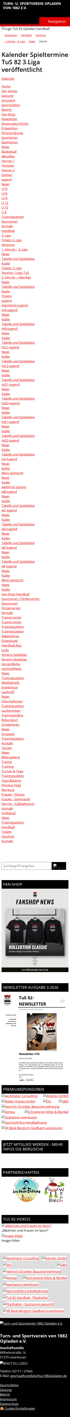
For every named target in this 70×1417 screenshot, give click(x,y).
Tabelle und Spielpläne (18, 259)
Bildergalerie (11, 757)
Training (8, 766)
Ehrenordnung (12, 133)
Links (5, 650)
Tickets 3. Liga (12, 240)
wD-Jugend (9, 529)
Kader (6, 263)
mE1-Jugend (10, 422)
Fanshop (8, 836)
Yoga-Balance (11, 780)
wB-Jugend (9, 492)
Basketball (9, 151)
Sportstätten (11, 105)
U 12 (5, 203)
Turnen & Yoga (12, 771)
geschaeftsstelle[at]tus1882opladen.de (38, 1376)
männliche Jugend (15, 305)
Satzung (7, 96)
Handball (26, 35)
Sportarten (10, 35)
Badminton (10, 142)
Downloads (10, 641)
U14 (4, 198)
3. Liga (6, 235)
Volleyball (9, 813)
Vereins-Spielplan (14, 655)
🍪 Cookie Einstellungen (17, 1408)
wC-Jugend (9, 510)
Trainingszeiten (13, 217)
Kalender (8, 78)
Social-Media (11, 664)
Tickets (7, 296)
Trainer (7, 762)
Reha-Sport (10, 720)
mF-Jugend (9, 459)
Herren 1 (8, 161)
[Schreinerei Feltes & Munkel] (46, 1112)
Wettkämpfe (10, 683)
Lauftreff (8, 692)
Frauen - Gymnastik (16, 799)
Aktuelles (8, 156)
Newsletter (10, 119)
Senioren (41, 35)
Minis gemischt (13, 473)
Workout (8, 790)
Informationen (12, 701)
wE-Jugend (9, 547)
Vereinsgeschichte (15, 124)
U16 (4, 193)
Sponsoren (10, 221)
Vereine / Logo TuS (15, 273)
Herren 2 (8, 170)
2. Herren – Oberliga (16, 277)
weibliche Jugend (14, 487)
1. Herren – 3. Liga (14, 41)
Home (6, 86)
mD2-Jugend (11, 403)
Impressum (8, 1399)
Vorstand (8, 100)
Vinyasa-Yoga (11, 785)
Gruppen (8, 734)
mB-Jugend (10, 328)
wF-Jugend (9, 566)
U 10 (5, 207)
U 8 (4, 212)
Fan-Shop (8, 114)
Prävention (10, 128)
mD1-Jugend (11, 384)
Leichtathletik (11, 669)
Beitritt (7, 110)
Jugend (7, 179)
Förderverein (11, 608)
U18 (4, 189)
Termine (8, 165)
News (32, 41)
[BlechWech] (54, 1203)
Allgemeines (10, 636)
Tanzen (7, 748)
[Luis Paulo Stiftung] (26, 1203)
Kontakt (7, 226)
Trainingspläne (12, 715)
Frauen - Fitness (13, 794)
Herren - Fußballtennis (18, 804)
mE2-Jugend (10, 440)
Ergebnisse (10, 687)
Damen (7, 175)
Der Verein (9, 91)
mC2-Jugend (10, 366)
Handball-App (12, 645)
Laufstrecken (11, 710)
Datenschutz (9, 1404)
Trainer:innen (11, 617)
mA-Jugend (10, 310)
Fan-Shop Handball (15, 594)
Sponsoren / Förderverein (20, 599)
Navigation (57, 21)
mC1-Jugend (10, 347)
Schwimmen (10, 724)
